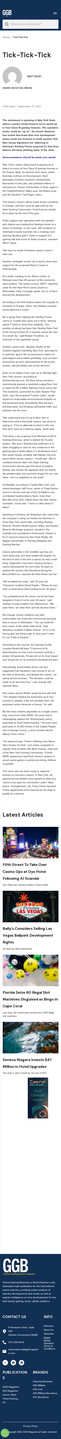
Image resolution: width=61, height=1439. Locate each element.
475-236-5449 (16, 1342)
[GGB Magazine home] (7, 13)
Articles (6, 37)
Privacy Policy (30, 1426)
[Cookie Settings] (5, 1433)
